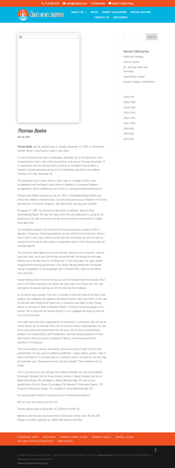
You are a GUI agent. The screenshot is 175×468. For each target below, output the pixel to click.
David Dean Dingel (134, 76)
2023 (126, 112)
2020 (126, 128)
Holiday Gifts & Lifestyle (35, 441)
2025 (126, 102)
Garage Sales (101, 437)
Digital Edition (140, 12)
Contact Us (101, 17)
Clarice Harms (132, 61)
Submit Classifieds (114, 12)
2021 (126, 123)
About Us (77, 12)
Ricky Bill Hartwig (133, 56)
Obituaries (120, 17)
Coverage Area (28, 437)
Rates (94, 12)
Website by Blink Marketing (32, 463)
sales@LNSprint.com (76, 3)
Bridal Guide (125, 437)
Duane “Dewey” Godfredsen (139, 81)
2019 (126, 133)
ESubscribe (99, 3)
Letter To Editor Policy (122, 3)
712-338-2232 (52, 3)
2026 (126, 96)
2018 (126, 138)
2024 (126, 107)
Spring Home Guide (74, 437)
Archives (49, 437)
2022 (126, 117)
